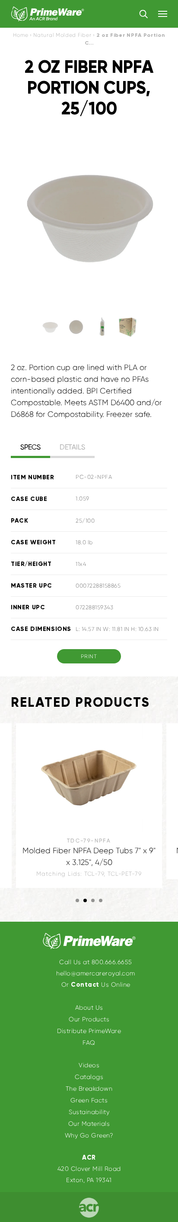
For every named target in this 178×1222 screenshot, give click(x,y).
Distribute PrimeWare (89, 1030)
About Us (89, 1007)
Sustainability (89, 1111)
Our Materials (89, 1123)
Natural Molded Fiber (62, 35)
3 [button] (93, 900)
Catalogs (89, 1076)
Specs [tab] (30, 447)
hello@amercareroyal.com (95, 973)
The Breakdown (89, 1088)
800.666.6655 (112, 962)
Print (89, 656)
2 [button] (85, 900)
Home (20, 35)
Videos (89, 1065)
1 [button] (77, 900)
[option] (89, 217)
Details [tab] (72, 447)
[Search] (143, 13)
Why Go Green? (89, 1135)
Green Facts (89, 1100)
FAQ (89, 1042)
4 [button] (100, 900)
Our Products (89, 1019)
